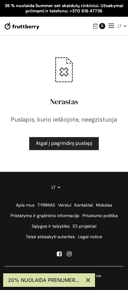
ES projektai (84, 226)
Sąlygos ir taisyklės (51, 226)
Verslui (64, 205)
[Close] (88, 280)
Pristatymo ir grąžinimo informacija (45, 215)
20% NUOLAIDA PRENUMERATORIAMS (44, 280)
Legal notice (90, 236)
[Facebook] (59, 254)
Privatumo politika (100, 215)
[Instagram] (69, 254)
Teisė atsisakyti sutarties (50, 236)
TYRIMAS (46, 205)
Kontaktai (83, 205)
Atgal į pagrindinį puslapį (64, 143)
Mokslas (104, 205)
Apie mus (25, 205)
